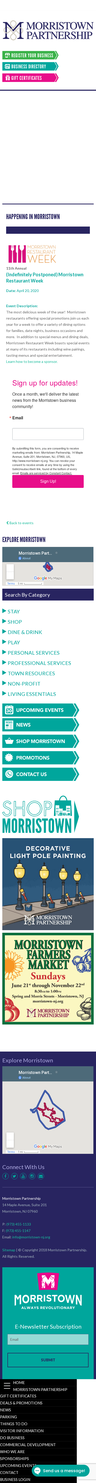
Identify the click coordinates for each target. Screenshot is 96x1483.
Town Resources (31, 673)
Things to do (13, 1423)
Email (17, 418)
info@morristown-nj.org (31, 1237)
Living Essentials (32, 694)
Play (14, 642)
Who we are (12, 1451)
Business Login (15, 1479)
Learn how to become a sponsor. (32, 361)
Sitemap (8, 1250)
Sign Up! (48, 481)
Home (19, 1382)
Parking (8, 1416)
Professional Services (39, 663)
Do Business (12, 1437)
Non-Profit (24, 683)
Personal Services (34, 652)
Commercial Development (28, 1444)
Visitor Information (22, 1430)
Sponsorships (14, 1458)
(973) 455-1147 (18, 1230)
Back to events (21, 523)
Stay (14, 611)
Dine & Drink (25, 632)
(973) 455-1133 (18, 1224)
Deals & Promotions (21, 1403)
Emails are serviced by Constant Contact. (46, 473)
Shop (15, 622)
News (5, 1409)
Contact (9, 1472)
